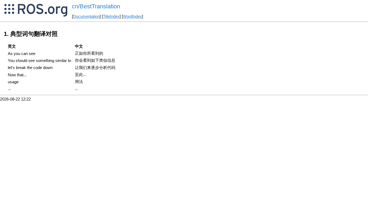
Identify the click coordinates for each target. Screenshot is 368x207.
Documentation (86, 16)
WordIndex (132, 16)
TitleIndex (111, 16)
